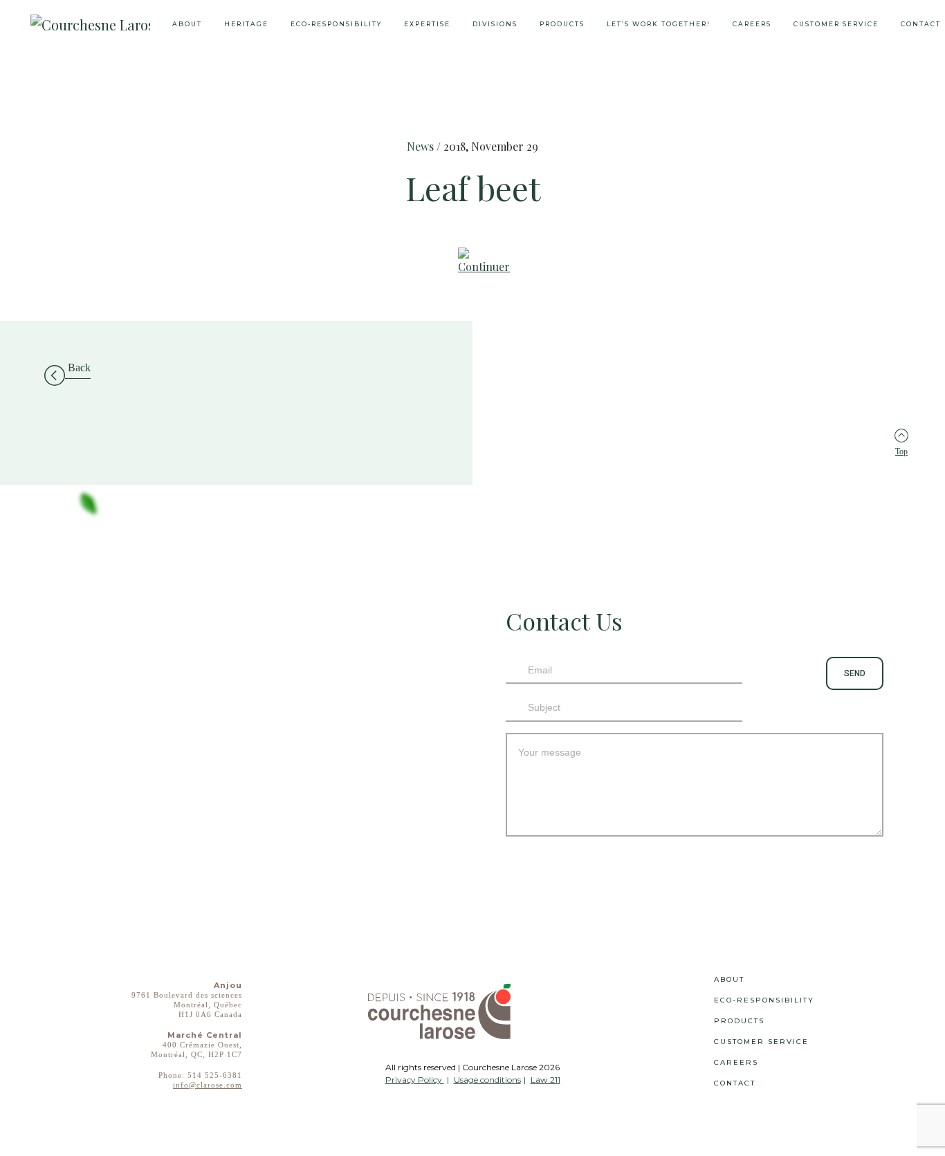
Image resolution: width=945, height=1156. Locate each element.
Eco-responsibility (336, 24)
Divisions (494, 24)
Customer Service (836, 24)
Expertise (427, 24)
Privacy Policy (414, 1079)
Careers (752, 24)
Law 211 (545, 1079)
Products (562, 24)
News (420, 146)
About (187, 24)
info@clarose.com (207, 1085)
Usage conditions (487, 1079)
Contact (734, 1083)
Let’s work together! (658, 24)
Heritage (246, 24)
